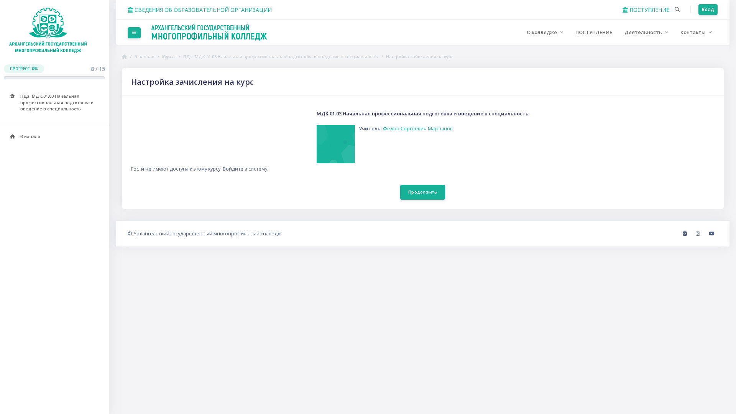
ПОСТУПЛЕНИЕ (648, 9)
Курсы (169, 56)
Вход (708, 9)
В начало (144, 56)
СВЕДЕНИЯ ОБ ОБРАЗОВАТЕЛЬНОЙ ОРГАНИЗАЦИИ (202, 9)
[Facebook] (685, 233)
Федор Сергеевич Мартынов (418, 128)
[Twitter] (711, 233)
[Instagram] (698, 233)
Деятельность (643, 32)
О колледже (542, 32)
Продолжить (422, 192)
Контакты (693, 32)
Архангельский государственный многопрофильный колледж (207, 233)
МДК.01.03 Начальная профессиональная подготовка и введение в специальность (423, 113)
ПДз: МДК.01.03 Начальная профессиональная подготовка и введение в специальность (280, 56)
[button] (677, 9)
